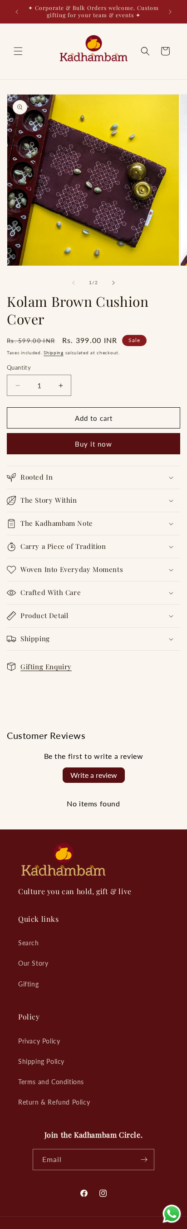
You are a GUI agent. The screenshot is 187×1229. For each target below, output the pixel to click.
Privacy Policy (39, 1041)
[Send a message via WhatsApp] (171, 1213)
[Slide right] (113, 283)
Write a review (93, 775)
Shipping (54, 352)
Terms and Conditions (51, 1082)
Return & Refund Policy (54, 1102)
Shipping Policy (41, 1061)
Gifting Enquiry (46, 666)
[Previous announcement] (17, 12)
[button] (18, 51)
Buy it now (93, 444)
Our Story (33, 963)
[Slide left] (74, 283)
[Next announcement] (170, 12)
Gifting (28, 984)
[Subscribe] (144, 1159)
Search (28, 943)
